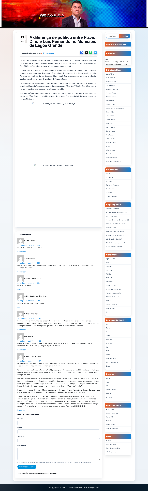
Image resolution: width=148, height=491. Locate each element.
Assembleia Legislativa (113, 293)
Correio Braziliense (112, 362)
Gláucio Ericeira (111, 97)
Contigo (108, 378)
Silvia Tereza (110, 85)
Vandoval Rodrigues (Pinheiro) (116, 231)
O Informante (110, 78)
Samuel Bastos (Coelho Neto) (115, 224)
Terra (108, 335)
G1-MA (108, 173)
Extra (108, 366)
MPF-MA (109, 278)
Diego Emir (109, 123)
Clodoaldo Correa (112, 89)
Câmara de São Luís (112, 297)
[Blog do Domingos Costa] (74, 13)
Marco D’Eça (110, 112)
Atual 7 (108, 146)
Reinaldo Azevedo (112, 413)
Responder (21, 252)
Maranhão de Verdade (113, 161)
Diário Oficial (110, 308)
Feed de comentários (113, 448)
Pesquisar (124, 36)
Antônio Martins (111, 93)
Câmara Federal (111, 304)
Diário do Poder (111, 358)
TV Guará (109, 192)
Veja (107, 382)
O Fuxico (109, 397)
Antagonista (110, 409)
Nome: (20, 419)
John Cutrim (110, 116)
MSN (107, 351)
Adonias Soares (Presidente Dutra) (117, 212)
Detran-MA (109, 281)
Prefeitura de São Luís (113, 289)
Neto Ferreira (110, 127)
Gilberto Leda (110, 104)
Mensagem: (22, 445)
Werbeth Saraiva (111, 158)
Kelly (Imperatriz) (111, 216)
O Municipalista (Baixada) (114, 247)
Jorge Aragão (110, 119)
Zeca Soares (110, 139)
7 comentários (49, 53)
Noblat (108, 421)
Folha (108, 328)
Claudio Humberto (112, 428)
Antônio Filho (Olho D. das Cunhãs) (117, 220)
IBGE (107, 312)
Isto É (108, 386)
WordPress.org (111, 452)
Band (108, 354)
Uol (107, 347)
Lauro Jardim (110, 424)
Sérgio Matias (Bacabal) (114, 239)
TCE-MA (109, 270)
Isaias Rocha (110, 100)
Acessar (108, 440)
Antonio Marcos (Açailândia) (115, 235)
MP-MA (108, 262)
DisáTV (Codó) (111, 227)
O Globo (109, 343)
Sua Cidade (110, 189)
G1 (107, 324)
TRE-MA (109, 266)
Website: (21, 436)
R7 (107, 332)
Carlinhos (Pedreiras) (113, 208)
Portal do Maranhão (112, 185)
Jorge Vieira (110, 74)
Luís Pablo (109, 135)
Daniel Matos (110, 131)
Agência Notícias (111, 259)
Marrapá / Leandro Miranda (115, 108)
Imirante (109, 181)
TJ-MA (108, 274)
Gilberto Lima (110, 150)
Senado (108, 300)
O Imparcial (110, 177)
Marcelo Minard (111, 142)
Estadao (109, 339)
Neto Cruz (109, 154)
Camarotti (109, 417)
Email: (19, 428)
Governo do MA (111, 285)
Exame (108, 393)
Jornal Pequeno (111, 196)
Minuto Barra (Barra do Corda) (116, 243)
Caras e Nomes (111, 389)
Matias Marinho (111, 81)
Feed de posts (111, 444)
